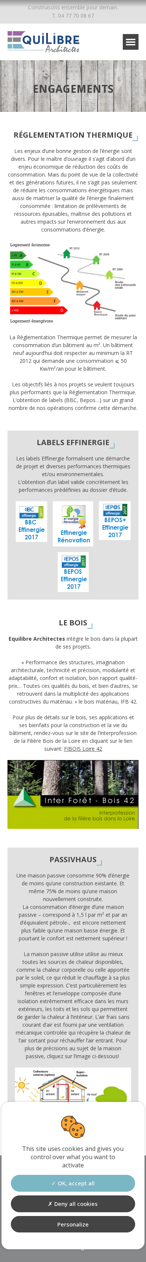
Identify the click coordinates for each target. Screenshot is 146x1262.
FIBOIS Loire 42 (83, 748)
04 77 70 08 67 (76, 15)
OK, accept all (75, 1183)
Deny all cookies (75, 1203)
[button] (131, 42)
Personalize (73, 1224)
